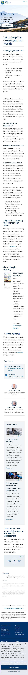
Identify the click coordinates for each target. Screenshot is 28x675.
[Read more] (4, 580)
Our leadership (18, 630)
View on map (3, 631)
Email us (3, 635)
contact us (19, 352)
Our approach (18, 632)
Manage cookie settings (14, 671)
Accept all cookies (14, 667)
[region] (14, 658)
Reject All (14, 663)
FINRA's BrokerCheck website (13, 608)
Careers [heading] (17, 641)
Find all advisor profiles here (14, 376)
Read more (9, 468)
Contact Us (7, 25)
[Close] (25, 643)
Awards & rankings (19, 634)
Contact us (12, 246)
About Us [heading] (17, 625)
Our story (17, 628)
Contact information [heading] (6, 625)
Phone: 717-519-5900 (5, 634)
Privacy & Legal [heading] (4, 641)
